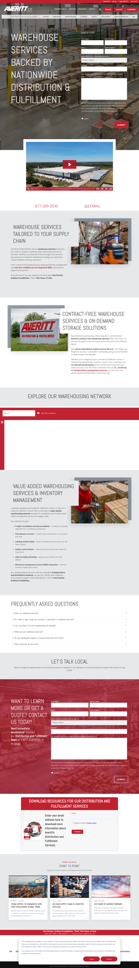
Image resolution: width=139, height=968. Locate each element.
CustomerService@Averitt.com (83, 934)
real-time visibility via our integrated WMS (33, 267)
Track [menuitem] (18, 951)
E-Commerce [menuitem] (83, 17)
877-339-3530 (46, 206)
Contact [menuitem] (92, 9)
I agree (91, 959)
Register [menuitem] (106, 1)
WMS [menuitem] (134, 17)
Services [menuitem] (72, 9)
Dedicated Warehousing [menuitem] (121, 17)
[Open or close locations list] (2, 423)
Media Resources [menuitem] (124, 951)
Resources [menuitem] (82, 9)
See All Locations (48, 413)
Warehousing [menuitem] (57, 17)
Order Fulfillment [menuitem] (70, 17)
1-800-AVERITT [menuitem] (123, 1)
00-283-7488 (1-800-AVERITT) (58, 934)
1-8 (45, 934)
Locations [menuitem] (46, 17)
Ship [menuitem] (10, 951)
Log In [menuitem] (114, 1)
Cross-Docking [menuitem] (105, 17)
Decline (109, 959)
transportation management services (90, 370)
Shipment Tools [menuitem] (60, 9)
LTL (115, 367)
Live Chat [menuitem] (134, 1)
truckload (122, 367)
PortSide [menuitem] (94, 17)
